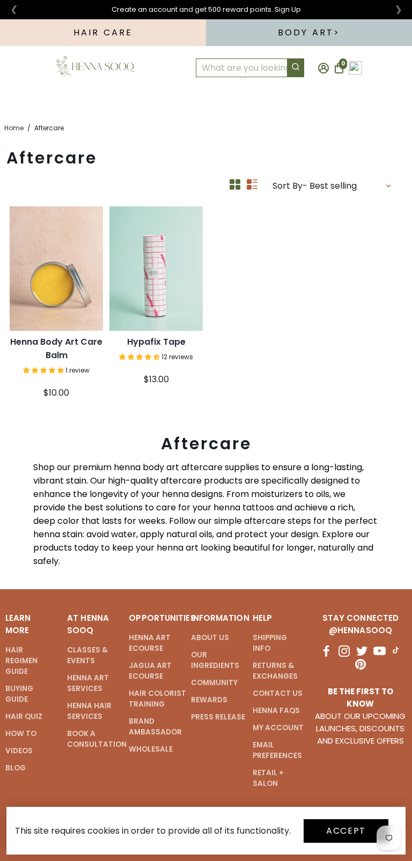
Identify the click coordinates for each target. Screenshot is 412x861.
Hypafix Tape (156, 342)
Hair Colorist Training (157, 698)
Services (210, 104)
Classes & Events (87, 655)
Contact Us (278, 693)
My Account (278, 728)
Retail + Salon (268, 778)
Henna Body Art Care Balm (56, 348)
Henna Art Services (88, 683)
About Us (210, 638)
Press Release (218, 717)
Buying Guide (19, 694)
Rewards (209, 700)
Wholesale (151, 749)
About (282, 104)
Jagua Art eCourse (150, 670)
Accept (346, 831)
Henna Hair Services (89, 711)
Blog (15, 768)
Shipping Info (270, 643)
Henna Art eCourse (150, 643)
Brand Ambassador (155, 726)
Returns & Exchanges (275, 670)
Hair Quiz (23, 716)
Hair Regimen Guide (21, 661)
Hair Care (103, 32)
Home (14, 127)
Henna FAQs (276, 711)
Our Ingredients (215, 660)
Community (214, 683)
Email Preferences (277, 750)
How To (134, 104)
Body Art (306, 32)
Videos (19, 751)
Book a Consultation (97, 739)
